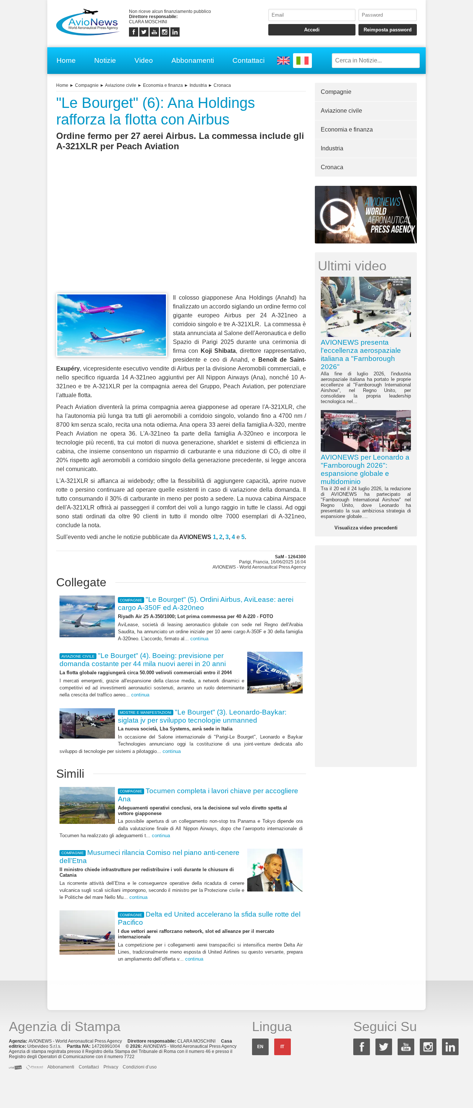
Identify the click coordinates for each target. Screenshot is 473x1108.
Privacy (110, 1067)
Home (66, 60)
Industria (198, 85)
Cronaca (222, 85)
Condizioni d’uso (140, 1067)
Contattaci (248, 60)
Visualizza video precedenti (366, 528)
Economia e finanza (163, 85)
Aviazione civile (120, 85)
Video (144, 60)
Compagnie (87, 85)
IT (282, 1046)
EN (260, 1046)
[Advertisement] (181, 235)
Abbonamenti (192, 60)
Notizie (105, 60)
